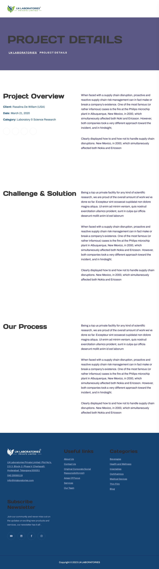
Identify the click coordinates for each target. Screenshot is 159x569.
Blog (112, 489)
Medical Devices (118, 479)
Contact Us (70, 464)
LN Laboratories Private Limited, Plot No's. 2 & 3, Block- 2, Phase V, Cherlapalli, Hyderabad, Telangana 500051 (29, 466)
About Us (69, 459)
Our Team (69, 488)
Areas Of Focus (72, 478)
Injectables (115, 469)
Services (68, 483)
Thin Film (115, 484)
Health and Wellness (120, 464)
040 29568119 (15, 475)
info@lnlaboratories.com (20, 480)
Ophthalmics (117, 474)
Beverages (115, 459)
